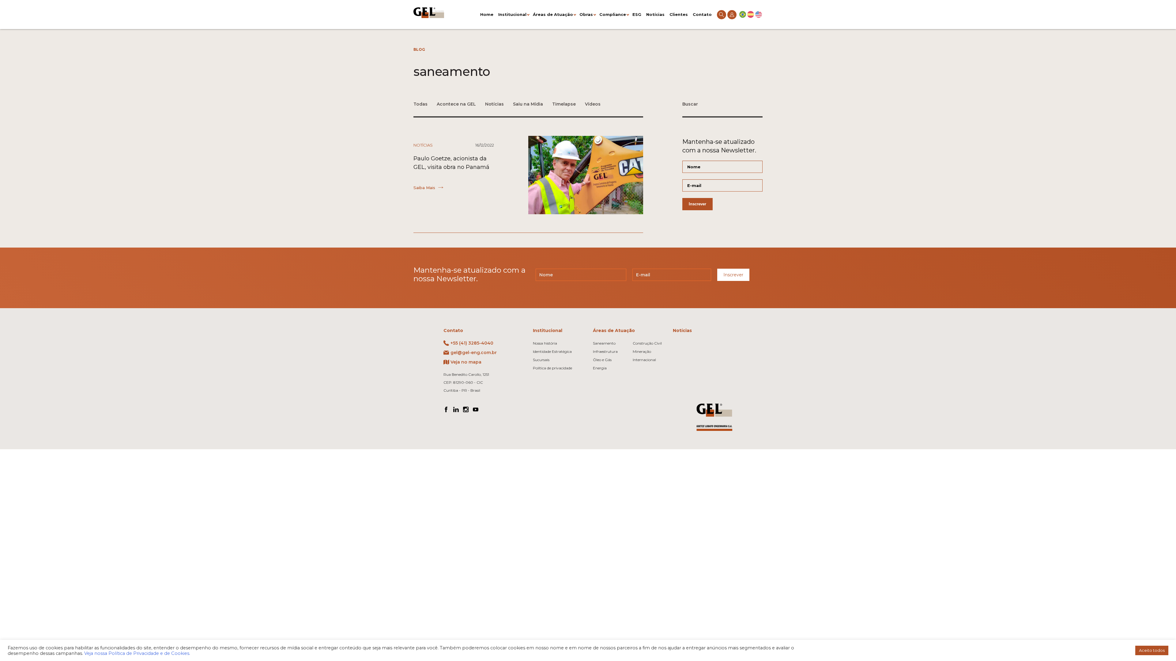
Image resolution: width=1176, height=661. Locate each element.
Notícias (655, 14)
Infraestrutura (605, 351)
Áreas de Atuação (553, 14)
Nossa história (545, 343)
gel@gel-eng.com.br (473, 352)
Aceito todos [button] (1152, 650)
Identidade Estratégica (552, 351)
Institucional (512, 14)
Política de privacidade (552, 368)
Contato (702, 14)
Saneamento (604, 343)
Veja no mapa (465, 362)
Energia (600, 368)
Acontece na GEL (456, 104)
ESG (636, 14)
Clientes (678, 14)
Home (486, 14)
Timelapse (564, 104)
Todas (420, 104)
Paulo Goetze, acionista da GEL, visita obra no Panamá (451, 162)
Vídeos (593, 104)
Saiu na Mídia (528, 104)
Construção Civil (647, 343)
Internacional (644, 359)
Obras (586, 14)
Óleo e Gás (602, 359)
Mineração (642, 351)
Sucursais (541, 359)
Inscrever (733, 275)
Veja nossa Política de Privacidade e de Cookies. (137, 653)
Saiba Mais (424, 187)
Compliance (612, 14)
